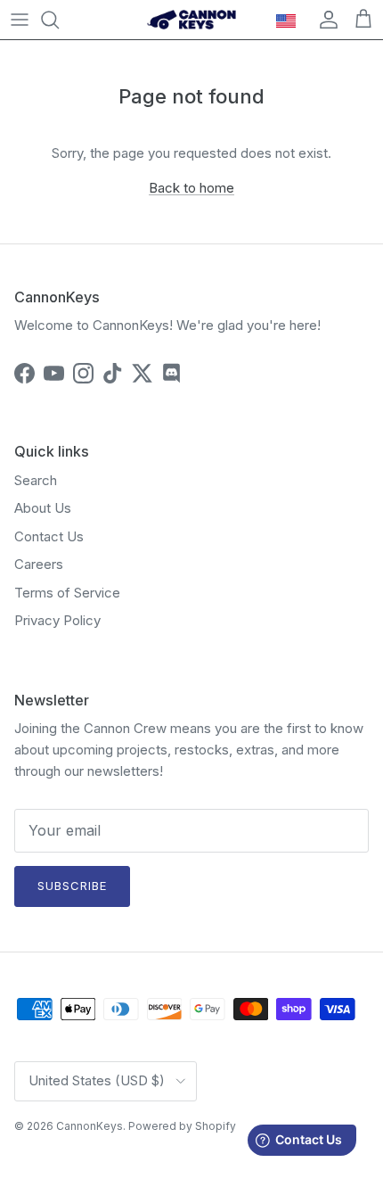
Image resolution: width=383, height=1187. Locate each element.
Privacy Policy (57, 620)
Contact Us (49, 536)
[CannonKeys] (191, 20)
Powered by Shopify (182, 1126)
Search (35, 480)
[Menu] (19, 19)
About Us (42, 507)
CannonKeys (89, 1126)
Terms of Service (67, 592)
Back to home (191, 187)
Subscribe (72, 885)
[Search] (58, 19)
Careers (38, 564)
